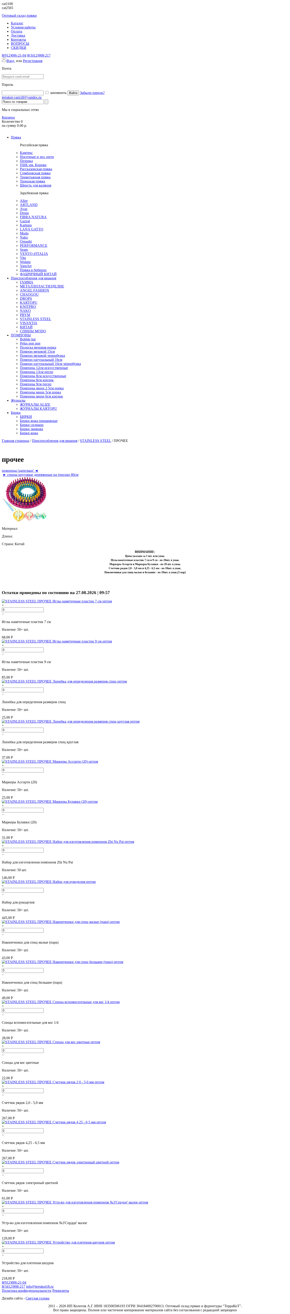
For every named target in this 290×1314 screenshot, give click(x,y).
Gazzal (25, 221)
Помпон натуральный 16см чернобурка (50, 364)
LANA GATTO (31, 229)
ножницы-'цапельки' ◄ (20, 470)
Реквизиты (60, 1290)
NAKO (25, 311)
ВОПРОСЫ (20, 44)
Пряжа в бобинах (33, 270)
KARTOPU (28, 303)
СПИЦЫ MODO (33, 331)
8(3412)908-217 (39, 55)
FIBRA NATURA (33, 217)
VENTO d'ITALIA (34, 254)
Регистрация (32, 61)
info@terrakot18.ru (39, 1286)
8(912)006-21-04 (14, 55)
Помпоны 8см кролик (37, 380)
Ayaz (23, 209)
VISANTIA (28, 323)
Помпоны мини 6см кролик (41, 396)
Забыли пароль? (92, 93)
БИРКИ (26, 417)
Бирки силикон (32, 425)
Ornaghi (26, 241)
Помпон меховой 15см (37, 351)
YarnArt (25, 266)
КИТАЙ (26, 327)
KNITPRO (28, 307)
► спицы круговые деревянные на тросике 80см (40, 475)
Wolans (25, 262)
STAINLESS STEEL (35, 319)
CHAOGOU (29, 294)
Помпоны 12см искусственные (44, 368)
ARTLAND (29, 205)
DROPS (26, 298)
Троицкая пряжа (32, 181)
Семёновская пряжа (35, 173)
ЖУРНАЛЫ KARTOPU (38, 408)
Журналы (18, 400)
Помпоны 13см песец (36, 372)
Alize (24, 201)
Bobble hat (28, 339)
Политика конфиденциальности (26, 1290)
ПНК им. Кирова (33, 165)
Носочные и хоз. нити (37, 157)
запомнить (57, 93)
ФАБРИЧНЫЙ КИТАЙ (38, 274)
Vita (23, 258)
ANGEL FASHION (34, 290)
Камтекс (26, 153)
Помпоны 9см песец (35, 384)
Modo (24, 233)
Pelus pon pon (30, 343)
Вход (11, 61)
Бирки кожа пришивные (39, 421)
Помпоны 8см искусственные (43, 376)
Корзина (8, 117)
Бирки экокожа (31, 429)
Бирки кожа (29, 433)
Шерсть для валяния (35, 185)
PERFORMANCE (33, 245)
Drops (24, 213)
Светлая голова (37, 1298)
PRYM (25, 315)
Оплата (16, 31)
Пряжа (16, 137)
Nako (24, 237)
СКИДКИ (18, 48)
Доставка (18, 35)
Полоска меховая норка (38, 347)
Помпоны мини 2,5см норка (42, 388)
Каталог (17, 23)
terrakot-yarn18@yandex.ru (21, 97)
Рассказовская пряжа (36, 169)
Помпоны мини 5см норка (40, 392)
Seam (24, 250)
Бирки (16, 413)
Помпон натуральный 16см (41, 360)
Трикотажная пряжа (35, 177)
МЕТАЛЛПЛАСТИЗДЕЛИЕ (42, 286)
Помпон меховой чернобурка (42, 355)
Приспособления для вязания (33, 278)
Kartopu (26, 225)
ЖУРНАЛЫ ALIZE (35, 404)
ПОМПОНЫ (21, 335)
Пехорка (26, 161)
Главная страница (15, 441)
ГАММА (26, 282)
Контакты (18, 39)
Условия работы (23, 27)
